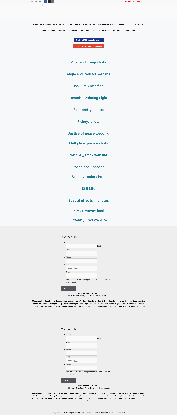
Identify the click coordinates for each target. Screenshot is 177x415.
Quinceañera (104, 30)
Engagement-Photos (136, 24)
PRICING (78, 24)
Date (68, 265)
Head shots (72, 30)
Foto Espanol (130, 30)
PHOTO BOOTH (58, 24)
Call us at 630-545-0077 (134, 2)
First (99, 246)
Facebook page (89, 24)
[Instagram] (49, 1)
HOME (35, 24)
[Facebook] (45, 1)
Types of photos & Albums (107, 24)
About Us (61, 30)
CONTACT (69, 24)
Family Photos (84, 30)
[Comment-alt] (52, 1)
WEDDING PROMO (48, 30)
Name (69, 242)
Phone (68, 257)
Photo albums (117, 30)
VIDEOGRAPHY (45, 24)
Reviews (122, 24)
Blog (95, 30)
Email (68, 250)
